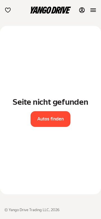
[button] (7, 10)
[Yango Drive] (50, 10)
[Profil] (82, 10)
